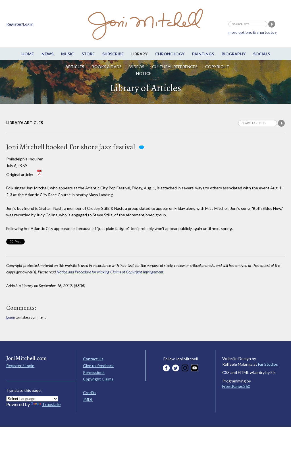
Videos (136, 66)
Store (88, 53)
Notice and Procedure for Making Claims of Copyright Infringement (110, 271)
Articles (74, 66)
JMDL (88, 399)
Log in (10, 317)
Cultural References (175, 66)
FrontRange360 (236, 386)
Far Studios (268, 364)
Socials (261, 53)
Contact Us (93, 358)
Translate (51, 404)
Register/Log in (20, 24)
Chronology (169, 53)
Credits (89, 392)
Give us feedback (98, 365)
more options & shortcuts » (252, 32)
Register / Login (20, 365)
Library (139, 53)
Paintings (203, 53)
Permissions (94, 372)
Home (27, 53)
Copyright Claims (98, 378)
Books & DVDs (107, 66)
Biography (234, 53)
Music (67, 53)
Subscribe (113, 53)
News (47, 53)
